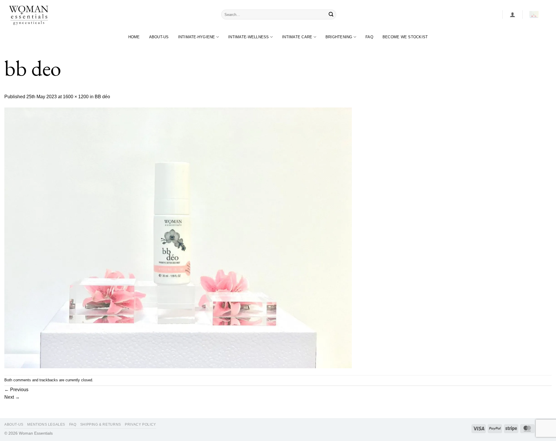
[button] (512, 14)
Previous (16, 389)
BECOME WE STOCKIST (405, 37)
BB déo (102, 96)
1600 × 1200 (76, 96)
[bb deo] (178, 237)
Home (134, 37)
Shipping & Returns (100, 424)
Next (12, 397)
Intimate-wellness (248, 37)
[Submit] (331, 14)
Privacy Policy (140, 424)
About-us (159, 37)
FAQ (369, 37)
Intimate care (297, 37)
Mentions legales (46, 424)
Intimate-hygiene (196, 37)
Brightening (338, 37)
